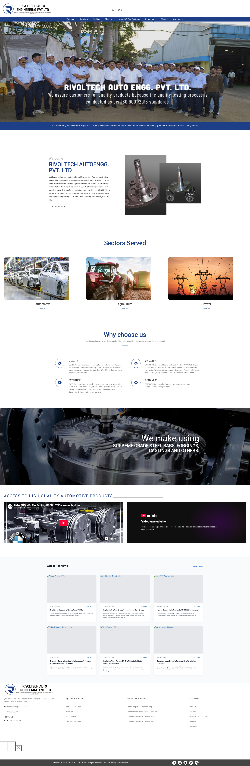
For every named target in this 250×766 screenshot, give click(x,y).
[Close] (19, 748)
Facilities (192, 712)
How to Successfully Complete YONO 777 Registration (178, 610)
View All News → (198, 566)
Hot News (90, 606)
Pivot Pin (69, 712)
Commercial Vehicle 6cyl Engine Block (142, 712)
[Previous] (4, 746)
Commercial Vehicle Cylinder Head (141, 721)
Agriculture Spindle (73, 721)
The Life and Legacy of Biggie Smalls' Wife (66, 610)
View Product (43, 308)
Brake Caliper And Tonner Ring (139, 707)
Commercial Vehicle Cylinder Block (141, 717)
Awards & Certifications (198, 717)
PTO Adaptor (70, 717)
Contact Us (193, 726)
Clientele (192, 721)
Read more (58, 207)
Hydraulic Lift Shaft (73, 707)
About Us (192, 707)
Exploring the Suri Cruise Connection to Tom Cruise (123, 610)
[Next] (12, 746)
